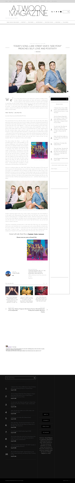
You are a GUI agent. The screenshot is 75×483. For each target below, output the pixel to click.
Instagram (41, 234)
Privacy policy (46, 426)
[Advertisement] (37, 33)
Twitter (36, 234)
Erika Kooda (38, 51)
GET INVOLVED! (46, 432)
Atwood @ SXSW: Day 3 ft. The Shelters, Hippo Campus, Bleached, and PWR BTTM (36, 272)
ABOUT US (46, 414)
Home (6, 1)
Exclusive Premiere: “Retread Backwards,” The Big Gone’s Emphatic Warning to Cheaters (36, 310)
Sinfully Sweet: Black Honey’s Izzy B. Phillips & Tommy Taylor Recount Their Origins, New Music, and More (26, 300)
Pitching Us (43, 1)
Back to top (65, 480)
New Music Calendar (17, 1)
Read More (30, 278)
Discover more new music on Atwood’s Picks (27, 237)
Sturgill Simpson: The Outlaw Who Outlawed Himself (21, 417)
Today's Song (37, 43)
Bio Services (54, 1)
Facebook (30, 234)
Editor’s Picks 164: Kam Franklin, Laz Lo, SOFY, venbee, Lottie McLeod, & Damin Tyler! (61, 138)
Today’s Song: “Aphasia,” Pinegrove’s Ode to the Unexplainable (17, 309)
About (10, 1)
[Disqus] (26, 330)
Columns (31, 43)
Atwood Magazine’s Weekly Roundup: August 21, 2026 (21, 431)
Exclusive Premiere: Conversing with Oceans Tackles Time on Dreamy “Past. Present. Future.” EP (12, 300)
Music (34, 43)
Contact (48, 1)
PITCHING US (46, 420)
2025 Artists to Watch (27, 1)
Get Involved (36, 1)
